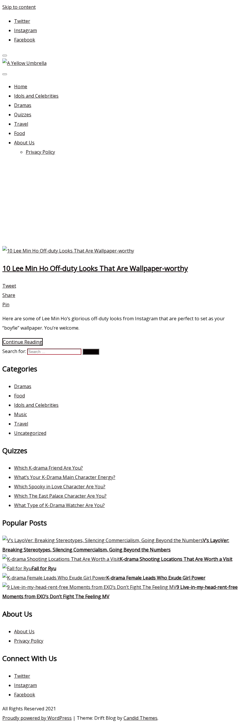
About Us (24, 142)
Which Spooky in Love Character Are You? (59, 486)
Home (20, 86)
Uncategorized (30, 433)
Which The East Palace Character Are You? (60, 496)
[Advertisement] (120, 202)
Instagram (25, 30)
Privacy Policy (40, 152)
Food (19, 133)
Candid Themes (140, 718)
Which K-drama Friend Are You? (48, 468)
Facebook (24, 40)
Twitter (22, 21)
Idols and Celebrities (36, 96)
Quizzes (22, 114)
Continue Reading (22, 342)
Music (20, 414)
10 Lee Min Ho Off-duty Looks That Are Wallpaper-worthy (95, 268)
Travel (21, 124)
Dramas (22, 105)
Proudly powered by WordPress (37, 718)
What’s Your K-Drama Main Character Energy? (64, 477)
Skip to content (19, 7)
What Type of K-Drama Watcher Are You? (59, 505)
